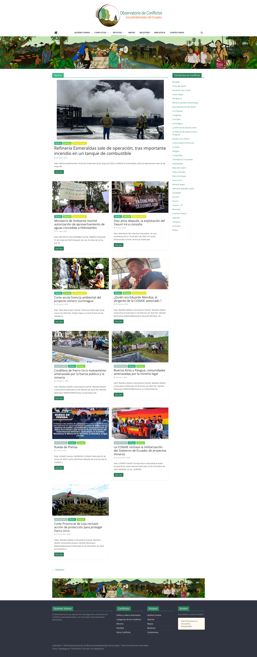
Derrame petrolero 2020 (183, 188)
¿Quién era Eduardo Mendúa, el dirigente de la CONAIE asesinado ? (138, 299)
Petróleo (120, 628)
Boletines (145, 32)
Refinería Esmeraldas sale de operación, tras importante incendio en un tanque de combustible (110, 150)
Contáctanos (177, 32)
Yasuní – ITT (177, 205)
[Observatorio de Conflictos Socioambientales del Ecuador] (56, 32)
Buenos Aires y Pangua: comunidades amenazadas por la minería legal (139, 372)
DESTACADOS (61, 366)
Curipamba (177, 155)
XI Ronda (176, 226)
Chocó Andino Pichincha (183, 143)
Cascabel (176, 119)
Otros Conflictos (123, 632)
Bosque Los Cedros (180, 138)
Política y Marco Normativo (128, 615)
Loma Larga (177, 94)
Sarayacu (176, 222)
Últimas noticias (79, 143)
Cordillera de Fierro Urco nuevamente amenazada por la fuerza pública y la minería (80, 373)
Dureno (175, 197)
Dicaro (175, 201)
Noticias (117, 32)
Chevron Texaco (179, 213)
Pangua (175, 151)
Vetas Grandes (178, 172)
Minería (119, 623)
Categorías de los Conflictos (128, 619)
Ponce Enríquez (179, 176)
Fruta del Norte (179, 86)
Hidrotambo (177, 163)
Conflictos (100, 32)
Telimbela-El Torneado (182, 159)
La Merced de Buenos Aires (184, 127)
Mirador (176, 82)
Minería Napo (178, 184)
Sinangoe (176, 192)
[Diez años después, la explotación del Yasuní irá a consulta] (140, 182)
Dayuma (176, 217)
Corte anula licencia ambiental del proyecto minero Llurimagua (77, 299)
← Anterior (58, 569)
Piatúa (175, 230)
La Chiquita (177, 111)
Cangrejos (176, 115)
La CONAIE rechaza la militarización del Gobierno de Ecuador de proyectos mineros (140, 450)
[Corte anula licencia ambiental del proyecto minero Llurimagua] (80, 259)
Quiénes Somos (82, 32)
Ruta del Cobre (179, 168)
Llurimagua (177, 123)
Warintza (176, 209)
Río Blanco (177, 98)
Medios (58, 143)
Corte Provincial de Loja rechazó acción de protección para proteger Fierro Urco (78, 527)
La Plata (175, 147)
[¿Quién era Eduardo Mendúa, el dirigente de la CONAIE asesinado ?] (140, 259)
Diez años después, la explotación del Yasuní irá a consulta (139, 222)
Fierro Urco (177, 180)
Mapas (131, 32)
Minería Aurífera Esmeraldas (185, 102)
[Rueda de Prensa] (80, 409)
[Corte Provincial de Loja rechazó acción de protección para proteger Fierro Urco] (80, 485)
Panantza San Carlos (181, 90)
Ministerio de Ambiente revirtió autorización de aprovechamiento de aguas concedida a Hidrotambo (79, 224)
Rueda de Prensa (65, 447)
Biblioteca (159, 32)
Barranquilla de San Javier (184, 107)
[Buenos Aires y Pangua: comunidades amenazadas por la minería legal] (140, 332)
